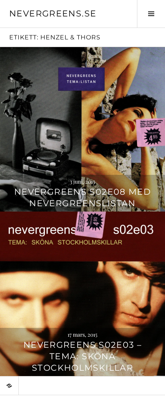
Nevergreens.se (52, 13)
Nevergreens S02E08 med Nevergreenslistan (82, 198)
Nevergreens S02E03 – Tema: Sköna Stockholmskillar (82, 356)
